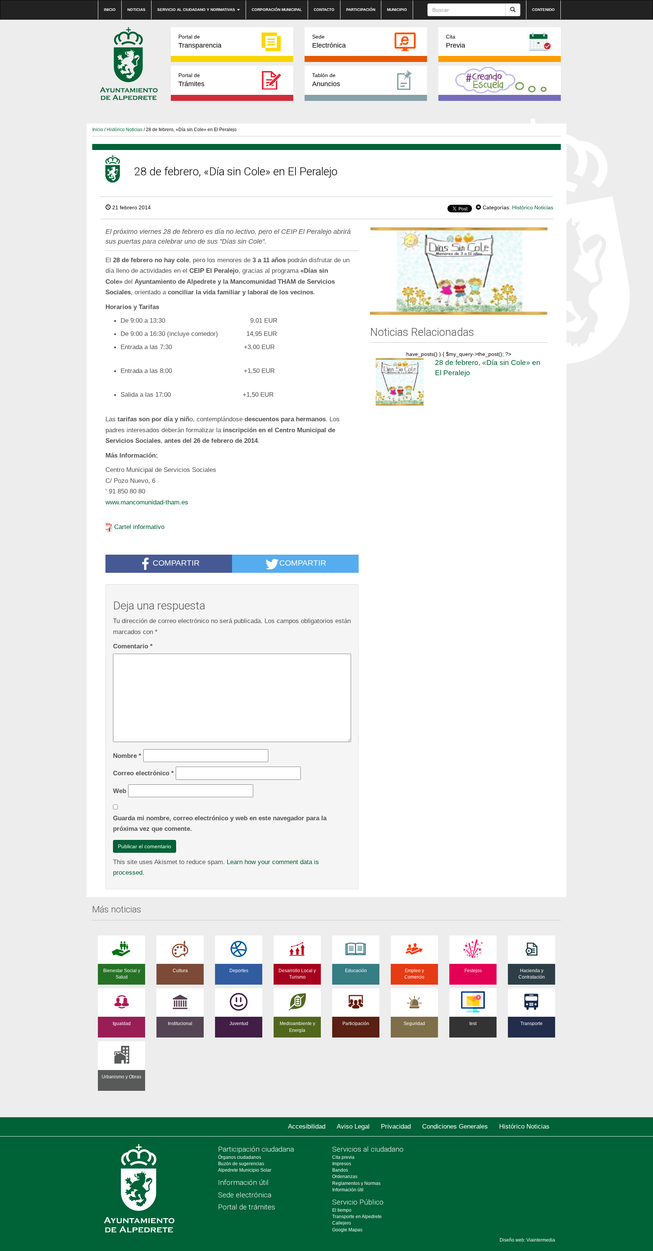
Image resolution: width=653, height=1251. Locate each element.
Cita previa (343, 1157)
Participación (360, 10)
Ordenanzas (344, 1176)
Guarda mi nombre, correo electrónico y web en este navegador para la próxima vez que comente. (219, 823)
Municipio (397, 10)
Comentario (133, 646)
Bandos (340, 1170)
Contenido (543, 10)
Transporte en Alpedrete (357, 1216)
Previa (455, 41)
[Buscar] (512, 9)
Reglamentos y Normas (356, 1183)
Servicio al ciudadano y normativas (196, 10)
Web (119, 791)
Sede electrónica (244, 1195)
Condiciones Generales (455, 1126)
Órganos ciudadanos (239, 1157)
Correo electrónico (143, 773)
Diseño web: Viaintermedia (527, 1240)
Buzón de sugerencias (241, 1163)
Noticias (136, 10)
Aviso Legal (353, 1126)
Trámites (191, 80)
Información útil (243, 1182)
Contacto (324, 10)
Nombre (127, 755)
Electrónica (329, 41)
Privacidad (396, 1126)
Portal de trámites (246, 1207)
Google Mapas (347, 1229)
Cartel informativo (139, 526)
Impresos (341, 1163)
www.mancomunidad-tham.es (146, 502)
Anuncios (326, 80)
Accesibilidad (306, 1126)
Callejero (341, 1223)
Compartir (176, 563)
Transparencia (199, 41)
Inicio (110, 10)
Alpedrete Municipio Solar (244, 1170)
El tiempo (341, 1210)
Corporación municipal (277, 10)
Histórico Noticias (124, 129)
